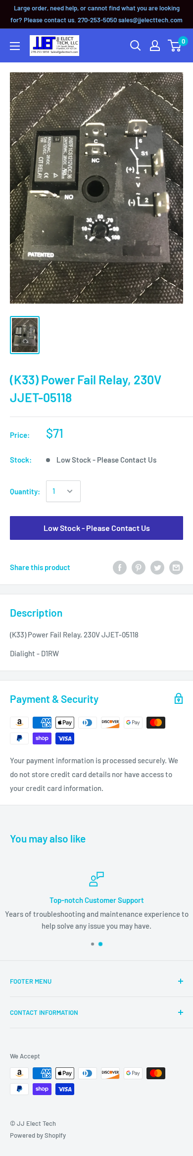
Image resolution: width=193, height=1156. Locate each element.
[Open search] (135, 45)
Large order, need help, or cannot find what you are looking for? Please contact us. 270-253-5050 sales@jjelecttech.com (96, 14)
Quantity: (25, 491)
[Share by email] (176, 567)
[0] (175, 46)
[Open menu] (15, 46)
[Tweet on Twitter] (157, 567)
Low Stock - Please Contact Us (97, 527)
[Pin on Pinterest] (138, 567)
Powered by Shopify (38, 1135)
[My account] (155, 45)
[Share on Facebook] (120, 567)
